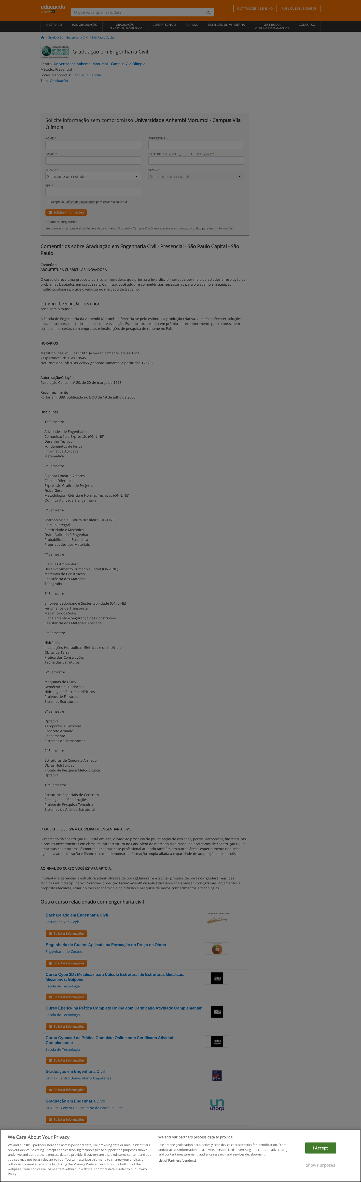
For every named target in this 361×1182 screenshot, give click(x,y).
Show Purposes (320, 1165)
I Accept (320, 1148)
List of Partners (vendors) (177, 1160)
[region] (180, 1155)
